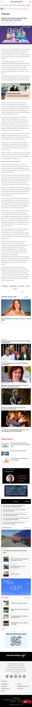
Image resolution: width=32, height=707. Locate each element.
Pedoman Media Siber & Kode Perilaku (12, 699)
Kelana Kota (12, 5)
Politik (28, 5)
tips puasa (21, 286)
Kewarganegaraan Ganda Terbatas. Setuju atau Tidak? (19, 616)
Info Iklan (20, 701)
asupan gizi (4, 286)
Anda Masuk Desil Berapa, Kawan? (19, 603)
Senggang (6, 14)
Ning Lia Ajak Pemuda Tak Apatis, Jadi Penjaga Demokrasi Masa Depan (14, 510)
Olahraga (4, 686)
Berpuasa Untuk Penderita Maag (18, 450)
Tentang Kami (4, 5)
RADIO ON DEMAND (23, 478)
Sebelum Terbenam (15, 574)
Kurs (2, 690)
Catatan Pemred (21, 5)
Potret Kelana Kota (23, 686)
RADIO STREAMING (22, 475)
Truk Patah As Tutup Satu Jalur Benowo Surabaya (17, 567)
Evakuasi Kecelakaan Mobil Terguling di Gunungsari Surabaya (19, 559)
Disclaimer (13, 701)
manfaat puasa (13, 286)
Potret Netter (5, 688)
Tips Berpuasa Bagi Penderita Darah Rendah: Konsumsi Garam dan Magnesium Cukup (20, 444)
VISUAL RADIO (21, 480)
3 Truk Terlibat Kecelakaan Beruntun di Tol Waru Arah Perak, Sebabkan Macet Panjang (16, 519)
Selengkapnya (27, 527)
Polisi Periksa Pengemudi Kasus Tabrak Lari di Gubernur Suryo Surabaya (14, 523)
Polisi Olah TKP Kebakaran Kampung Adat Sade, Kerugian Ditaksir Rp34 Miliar (14, 514)
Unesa (27, 286)
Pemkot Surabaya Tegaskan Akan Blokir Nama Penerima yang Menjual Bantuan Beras (14, 506)
